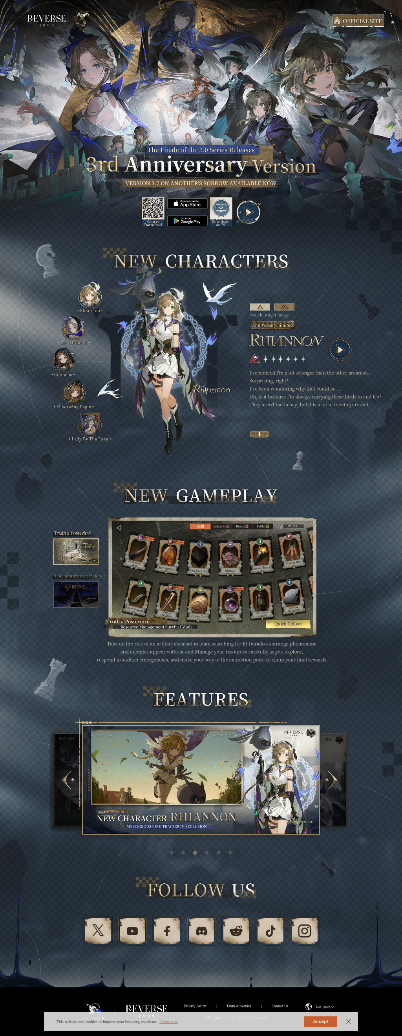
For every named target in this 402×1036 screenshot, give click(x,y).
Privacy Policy (195, 1006)
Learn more (168, 1022)
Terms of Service (239, 1006)
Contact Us (280, 1006)
